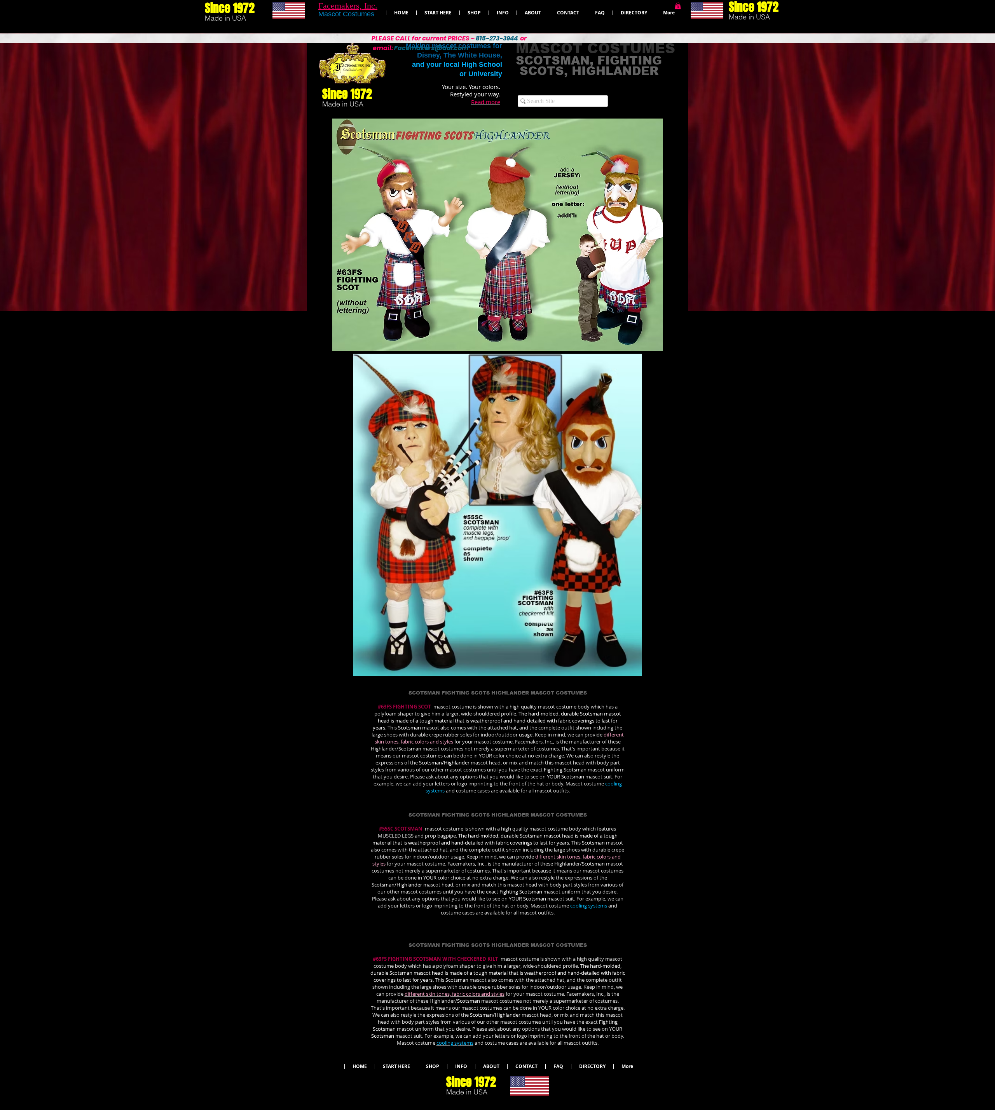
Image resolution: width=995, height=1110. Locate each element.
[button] (678, 5)
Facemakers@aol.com (431, 48)
